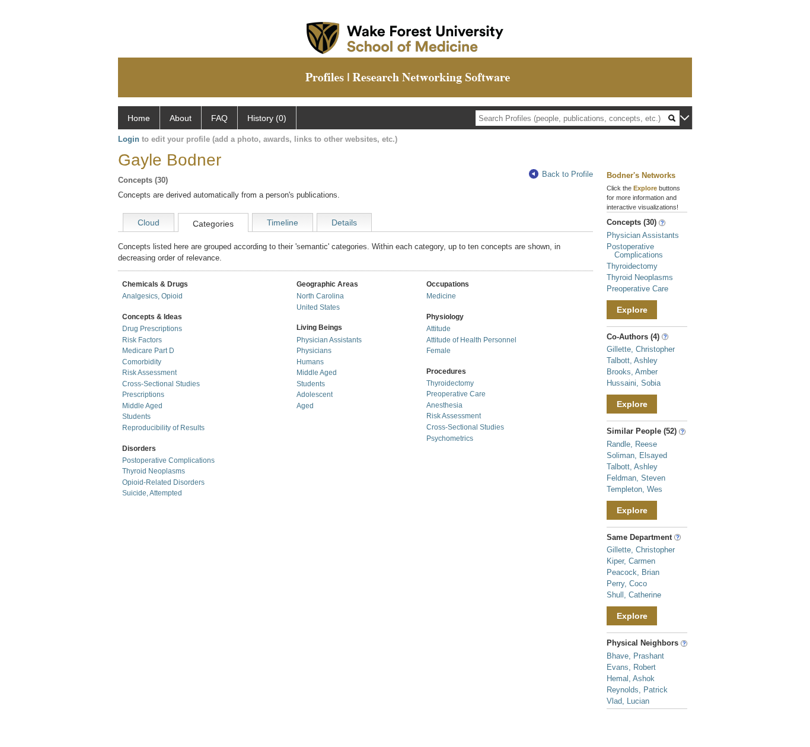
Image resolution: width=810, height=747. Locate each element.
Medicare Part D (148, 351)
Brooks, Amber (632, 371)
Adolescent (314, 394)
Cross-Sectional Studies (161, 384)
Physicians (313, 351)
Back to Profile (567, 174)
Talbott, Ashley (632, 360)
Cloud (149, 222)
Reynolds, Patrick (637, 689)
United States (318, 307)
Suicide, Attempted (152, 493)
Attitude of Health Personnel (471, 340)
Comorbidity (141, 362)
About (181, 118)
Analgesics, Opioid (152, 296)
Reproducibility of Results (163, 428)
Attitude (438, 329)
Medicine (441, 296)
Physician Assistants (329, 340)
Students (136, 416)
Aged (305, 406)
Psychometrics (449, 438)
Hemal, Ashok (631, 678)
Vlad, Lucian (628, 701)
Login (128, 139)
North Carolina (320, 296)
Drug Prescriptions (152, 329)
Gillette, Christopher (641, 349)
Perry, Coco (627, 583)
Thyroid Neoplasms (153, 471)
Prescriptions (143, 394)
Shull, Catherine (634, 594)
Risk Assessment (149, 372)
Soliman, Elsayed (637, 455)
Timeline (282, 222)
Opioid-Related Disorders (163, 482)
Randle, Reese (632, 444)
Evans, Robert (631, 667)
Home (138, 118)
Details (344, 222)
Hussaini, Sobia (634, 383)
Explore (632, 309)
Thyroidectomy (450, 383)
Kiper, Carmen (631, 561)
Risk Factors (142, 340)
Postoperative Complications (168, 460)
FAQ (219, 118)
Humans (310, 362)
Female (438, 351)
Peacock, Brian (633, 572)
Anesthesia (444, 405)
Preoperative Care (456, 394)
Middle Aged (142, 406)
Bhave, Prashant (635, 655)
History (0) (266, 118)
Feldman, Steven (636, 477)
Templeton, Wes (634, 489)
